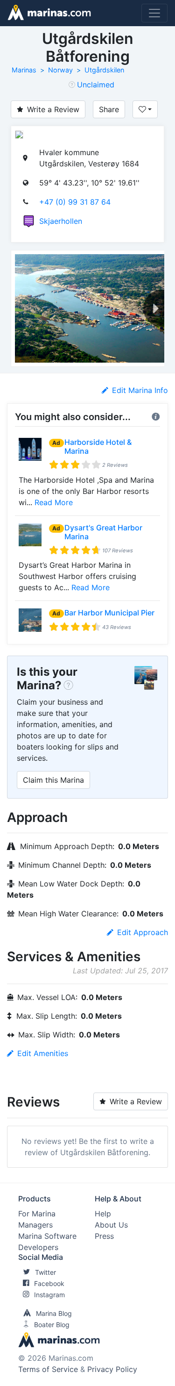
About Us (111, 1224)
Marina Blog (54, 1313)
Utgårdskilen (104, 70)
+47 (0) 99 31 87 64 (75, 202)
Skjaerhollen (60, 221)
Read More (54, 502)
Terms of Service (48, 1369)
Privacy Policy (112, 1369)
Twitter (45, 1272)
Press (104, 1236)
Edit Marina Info (140, 390)
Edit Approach (142, 932)
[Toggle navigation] (154, 13)
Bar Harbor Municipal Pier (109, 612)
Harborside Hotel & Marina (98, 446)
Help (103, 1213)
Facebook (49, 1283)
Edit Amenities (42, 1053)
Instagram (49, 1295)
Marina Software (47, 1236)
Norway (60, 70)
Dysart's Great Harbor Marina (103, 532)
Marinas (24, 70)
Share (109, 109)
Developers (38, 1247)
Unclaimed (95, 84)
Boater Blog (52, 1325)
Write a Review (53, 109)
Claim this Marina (53, 780)
